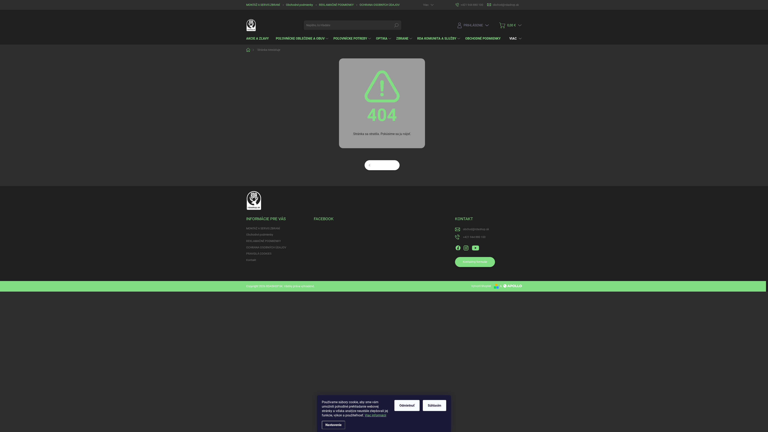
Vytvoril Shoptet (481, 286)
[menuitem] (259, 39)
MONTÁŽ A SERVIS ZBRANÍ (263, 4)
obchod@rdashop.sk (476, 229)
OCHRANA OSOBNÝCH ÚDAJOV (380, 4)
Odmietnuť (407, 405)
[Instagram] (466, 247)
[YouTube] (475, 247)
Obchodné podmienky (299, 4)
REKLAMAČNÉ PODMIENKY (336, 4)
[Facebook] (458, 247)
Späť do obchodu (384, 165)
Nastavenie (333, 425)
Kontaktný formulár (475, 261)
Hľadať (396, 25)
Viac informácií (375, 415)
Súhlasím (434, 405)
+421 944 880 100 (474, 237)
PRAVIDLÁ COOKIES (258, 253)
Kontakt (251, 260)
